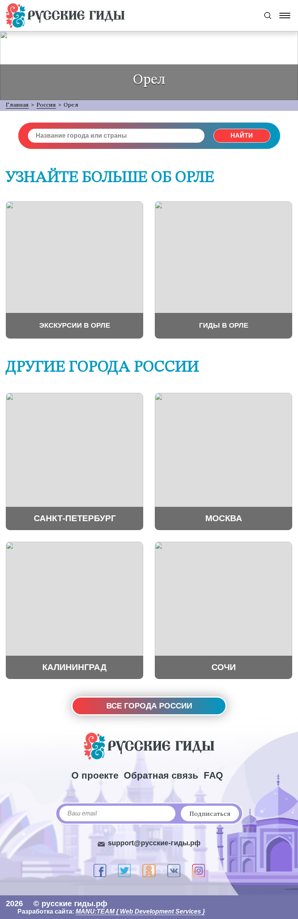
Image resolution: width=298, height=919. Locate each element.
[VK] (173, 870)
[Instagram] (198, 870)
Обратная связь (161, 775)
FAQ (213, 775)
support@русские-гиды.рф (154, 843)
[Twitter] (124, 870)
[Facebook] (100, 870)
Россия (46, 104)
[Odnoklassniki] (149, 870)
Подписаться (209, 813)
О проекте (94, 775)
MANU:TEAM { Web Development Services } (140, 911)
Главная (17, 104)
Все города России (149, 705)
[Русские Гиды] (65, 15)
